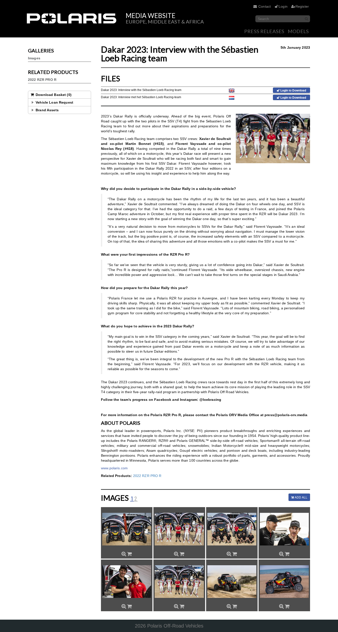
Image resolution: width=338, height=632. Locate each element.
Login (283, 6)
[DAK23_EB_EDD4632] (179, 582)
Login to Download (293, 90)
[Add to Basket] (129, 554)
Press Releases (264, 31)
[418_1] (232, 582)
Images (34, 58)
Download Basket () (53, 95)
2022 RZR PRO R (42, 80)
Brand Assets (47, 110)
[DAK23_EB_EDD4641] (179, 529)
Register (302, 6)
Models (298, 31)
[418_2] (284, 582)
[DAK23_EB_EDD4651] (126, 529)
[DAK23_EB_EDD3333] (284, 529)
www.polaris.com (114, 468)
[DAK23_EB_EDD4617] (232, 529)
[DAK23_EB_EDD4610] (126, 582)
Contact (264, 6)
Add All (300, 497)
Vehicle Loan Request (54, 102)
